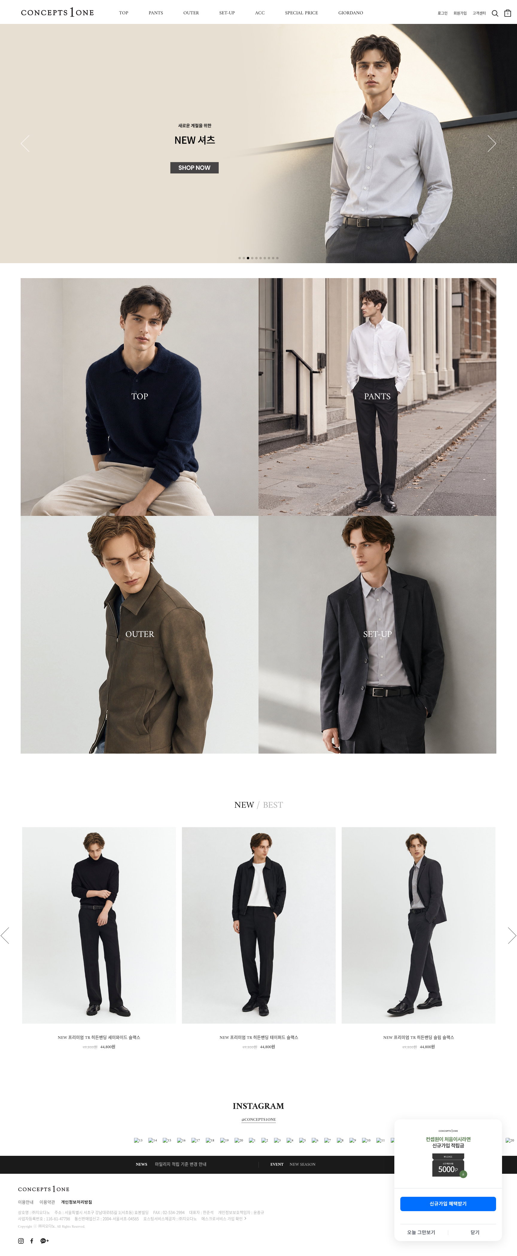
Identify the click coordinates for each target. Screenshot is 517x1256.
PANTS (156, 13)
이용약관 (47, 1202)
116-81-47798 (58, 1218)
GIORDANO (350, 13)
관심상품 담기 (168, 833)
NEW (244, 805)
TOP (123, 13)
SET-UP (227, 13)
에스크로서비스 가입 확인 (222, 1218)
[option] (99, 939)
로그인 (443, 14)
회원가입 (460, 14)
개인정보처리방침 (76, 1202)
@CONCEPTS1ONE (258, 1120)
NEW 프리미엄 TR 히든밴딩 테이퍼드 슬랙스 (99, 1038)
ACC (260, 13)
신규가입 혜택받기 (448, 1204)
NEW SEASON (303, 1164)
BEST (273, 805)
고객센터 (479, 14)
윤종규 (258, 1212)
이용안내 (26, 1202)
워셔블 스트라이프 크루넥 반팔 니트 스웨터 (419, 1038)
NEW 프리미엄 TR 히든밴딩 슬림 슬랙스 (258, 1038)
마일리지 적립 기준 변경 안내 (180, 1164)
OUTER (191, 13)
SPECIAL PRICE (301, 13)
